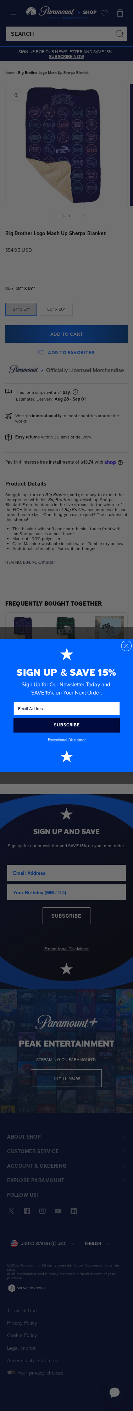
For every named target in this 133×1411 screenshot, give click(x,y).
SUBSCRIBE (66, 724)
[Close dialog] (126, 646)
